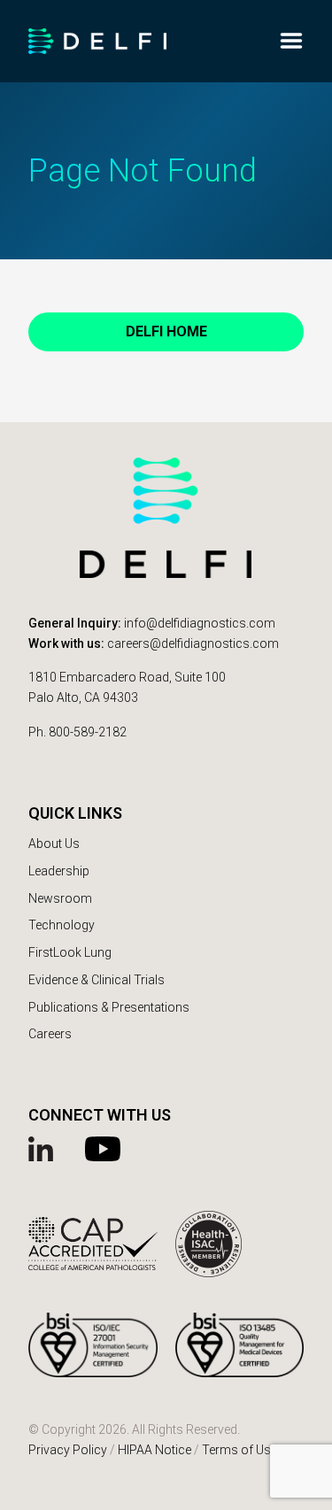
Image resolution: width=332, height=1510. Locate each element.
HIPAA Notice (154, 1450)
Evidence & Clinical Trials (96, 980)
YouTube (104, 1148)
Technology (61, 925)
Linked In (47, 1148)
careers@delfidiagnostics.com (193, 643)
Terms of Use (239, 1450)
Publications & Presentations (108, 1007)
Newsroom (60, 898)
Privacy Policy (67, 1450)
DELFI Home (166, 331)
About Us (54, 843)
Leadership (58, 871)
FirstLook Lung (70, 952)
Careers (50, 1034)
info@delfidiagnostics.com (199, 623)
